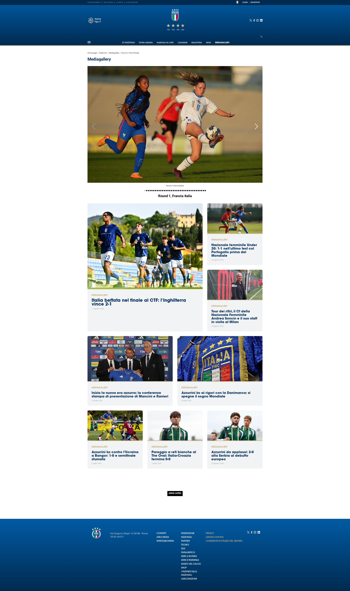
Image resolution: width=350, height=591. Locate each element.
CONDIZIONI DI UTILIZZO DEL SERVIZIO (224, 541)
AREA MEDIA (163, 537)
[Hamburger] (89, 42)
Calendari (182, 43)
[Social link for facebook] (254, 20)
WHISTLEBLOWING (165, 541)
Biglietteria (196, 43)
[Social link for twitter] (250, 20)
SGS (183, 549)
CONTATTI (161, 533)
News (208, 43)
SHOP (184, 568)
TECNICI (185, 545)
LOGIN (245, 2)
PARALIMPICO (188, 553)
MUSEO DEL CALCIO (191, 564)
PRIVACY (210, 533)
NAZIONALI (186, 537)
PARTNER (185, 541)
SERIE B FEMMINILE (190, 560)
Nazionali (103, 53)
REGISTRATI (255, 2)
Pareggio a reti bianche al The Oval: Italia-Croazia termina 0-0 (173, 456)
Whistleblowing (94, 2)
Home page (92, 53)
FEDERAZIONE (187, 533)
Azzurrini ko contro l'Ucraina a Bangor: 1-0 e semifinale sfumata (115, 456)
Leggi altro (175, 493)
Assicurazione (132, 2)
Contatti (119, 2)
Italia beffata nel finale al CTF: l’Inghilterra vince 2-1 (139, 302)
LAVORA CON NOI (215, 537)
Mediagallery (222, 43)
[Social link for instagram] (257, 20)
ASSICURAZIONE (189, 579)
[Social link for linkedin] (261, 20)
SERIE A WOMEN (189, 556)
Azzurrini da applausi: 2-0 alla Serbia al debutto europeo (232, 456)
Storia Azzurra (146, 43)
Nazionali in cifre (165, 43)
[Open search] (261, 37)
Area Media (108, 2)
